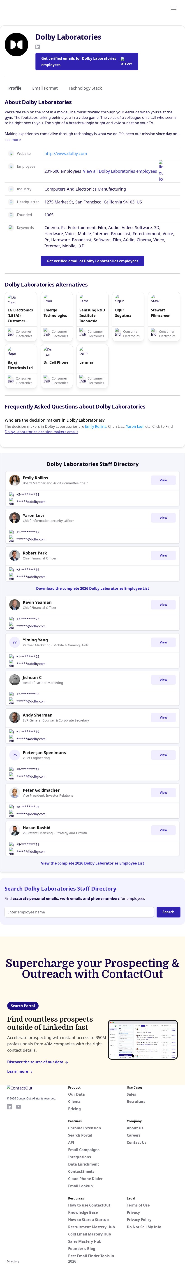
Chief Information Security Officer (48, 521)
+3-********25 (27, 619)
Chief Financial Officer (39, 558)
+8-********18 (27, 844)
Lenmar (86, 362)
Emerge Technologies (55, 313)
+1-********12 (27, 532)
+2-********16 (27, 569)
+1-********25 (27, 656)
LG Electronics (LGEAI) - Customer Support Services (20, 316)
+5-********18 (27, 494)
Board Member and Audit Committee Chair (55, 483)
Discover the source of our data (35, 1061)
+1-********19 (27, 731)
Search (168, 911)
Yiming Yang (35, 640)
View (163, 480)
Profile (14, 88)
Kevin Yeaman (37, 602)
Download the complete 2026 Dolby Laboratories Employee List (92, 588)
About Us (135, 1127)
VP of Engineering (36, 758)
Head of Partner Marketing (43, 683)
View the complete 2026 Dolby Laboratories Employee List (92, 863)
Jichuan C (32, 677)
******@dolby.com (31, 501)
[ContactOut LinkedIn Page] (9, 1181)
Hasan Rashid (36, 827)
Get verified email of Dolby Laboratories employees (92, 260)
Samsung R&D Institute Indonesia (92, 315)
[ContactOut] (29, 7)
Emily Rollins (95, 426)
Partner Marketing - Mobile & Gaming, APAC (56, 645)
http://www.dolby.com (65, 153)
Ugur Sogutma (123, 313)
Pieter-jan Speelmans (44, 752)
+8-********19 (27, 769)
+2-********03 (27, 694)
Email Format (45, 88)
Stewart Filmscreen (161, 313)
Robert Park (35, 553)
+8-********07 (27, 807)
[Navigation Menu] (173, 7)
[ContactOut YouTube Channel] (18, 1181)
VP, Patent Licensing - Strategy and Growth (55, 833)
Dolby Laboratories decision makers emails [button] (41, 431)
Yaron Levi (134, 426)
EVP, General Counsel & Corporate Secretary (56, 720)
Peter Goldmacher (41, 790)
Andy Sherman (38, 715)
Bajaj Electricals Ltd (20, 365)
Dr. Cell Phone (56, 362)
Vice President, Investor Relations (48, 795)
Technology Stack (85, 88)
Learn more (17, 1071)
